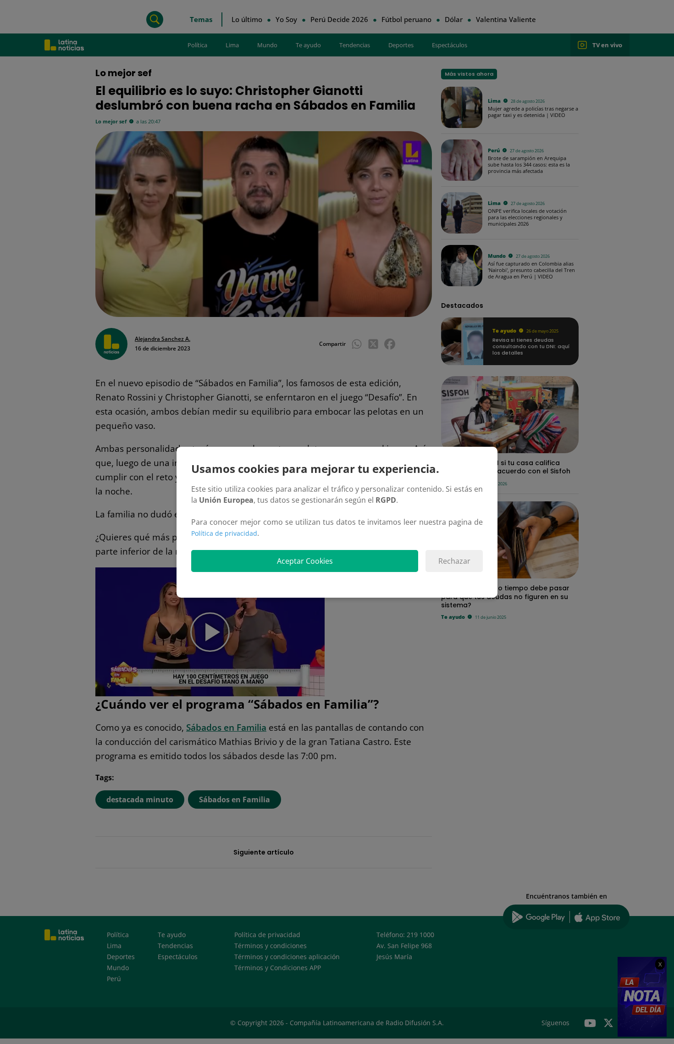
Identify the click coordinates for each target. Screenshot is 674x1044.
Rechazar (454, 561)
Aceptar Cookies (305, 561)
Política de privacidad (224, 533)
